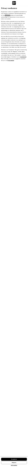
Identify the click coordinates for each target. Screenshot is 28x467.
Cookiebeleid (23, 56)
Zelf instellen (14, 465)
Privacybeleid (10, 60)
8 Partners (7, 15)
